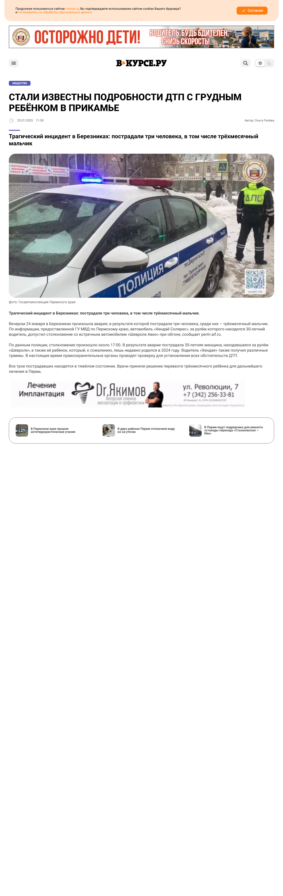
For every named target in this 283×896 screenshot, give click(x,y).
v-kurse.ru (72, 9)
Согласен (255, 10)
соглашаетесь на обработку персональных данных (55, 12)
